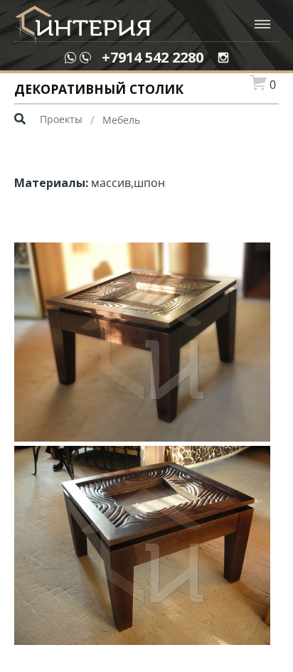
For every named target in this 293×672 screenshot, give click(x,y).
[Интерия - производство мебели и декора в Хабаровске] (82, 26)
